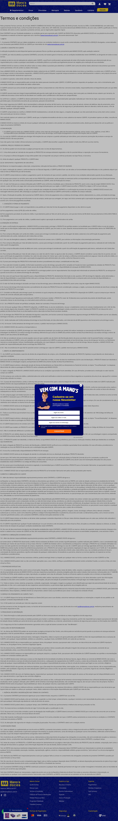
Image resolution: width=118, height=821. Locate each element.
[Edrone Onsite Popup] (59, 410)
